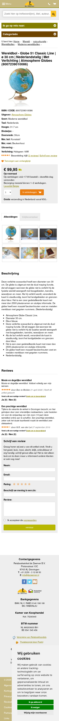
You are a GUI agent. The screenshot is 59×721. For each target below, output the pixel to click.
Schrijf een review (48, 155)
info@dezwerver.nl (30, 575)
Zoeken (53, 14)
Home (16, 41)
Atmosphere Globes (22, 114)
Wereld (26, 41)
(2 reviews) (33, 155)
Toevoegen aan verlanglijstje (17, 161)
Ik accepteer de (22, 520)
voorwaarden (30, 520)
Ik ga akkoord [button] (35, 702)
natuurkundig (39, 41)
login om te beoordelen (36, 396)
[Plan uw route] (35, 581)
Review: (8, 499)
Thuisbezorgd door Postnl (31, 642)
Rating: (7, 484)
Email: (7, 474)
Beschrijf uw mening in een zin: (20, 490)
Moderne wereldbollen (29, 44)
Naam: (7, 465)
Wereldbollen (8, 44)
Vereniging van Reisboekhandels (31, 637)
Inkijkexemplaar (30, 216)
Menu (8, 3)
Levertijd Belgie (11, 186)
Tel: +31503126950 (49, 4)
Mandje (54, 4)
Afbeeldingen (10, 216)
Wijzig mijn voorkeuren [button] (35, 712)
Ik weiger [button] (35, 707)
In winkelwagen (29, 192)
